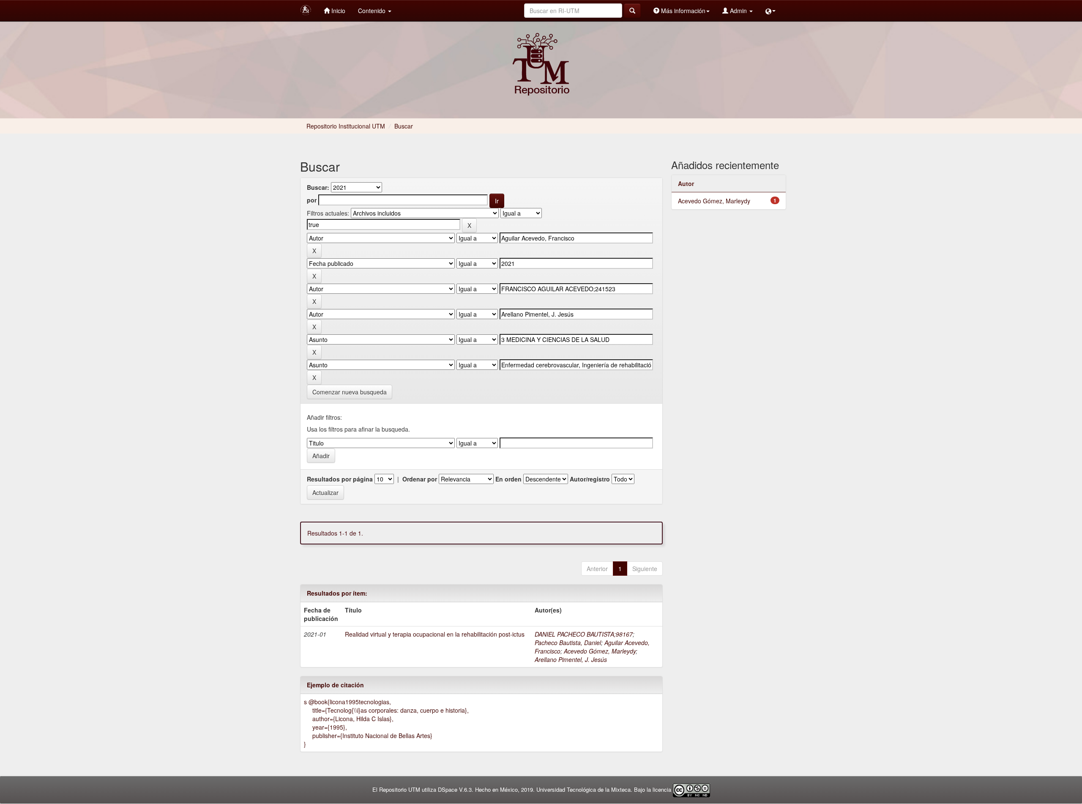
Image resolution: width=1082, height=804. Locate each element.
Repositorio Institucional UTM (345, 126)
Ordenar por (419, 479)
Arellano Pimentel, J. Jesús (571, 659)
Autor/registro (590, 479)
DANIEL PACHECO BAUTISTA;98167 (584, 634)
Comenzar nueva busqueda (349, 392)
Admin (738, 10)
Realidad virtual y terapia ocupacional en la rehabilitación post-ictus (435, 634)
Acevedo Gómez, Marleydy (600, 651)
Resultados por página (340, 479)
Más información (682, 10)
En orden (508, 479)
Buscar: (318, 187)
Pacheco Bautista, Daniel (568, 642)
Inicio (337, 10)
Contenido (372, 10)
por (312, 200)
